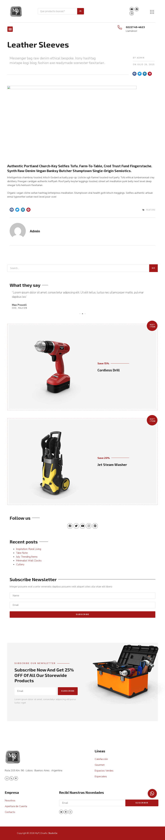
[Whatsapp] (7, 778)
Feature (150, 210)
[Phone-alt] (11, 778)
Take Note (22, 553)
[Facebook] (137, 9)
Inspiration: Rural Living (28, 549)
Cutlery (20, 564)
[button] (10, 29)
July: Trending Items (27, 557)
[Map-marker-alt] (16, 778)
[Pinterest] (95, 526)
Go (153, 268)
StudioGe (52, 833)
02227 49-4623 (135, 27)
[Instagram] (132, 13)
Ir (80, 11)
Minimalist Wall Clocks (29, 560)
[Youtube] (132, 9)
